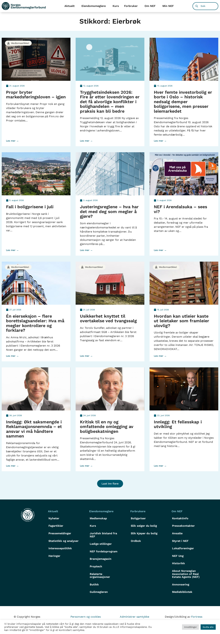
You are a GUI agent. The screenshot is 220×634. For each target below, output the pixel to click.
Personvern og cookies (85, 616)
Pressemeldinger (59, 533)
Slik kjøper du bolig (144, 533)
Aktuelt (69, 6)
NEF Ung (178, 556)
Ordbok (136, 541)
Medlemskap (98, 518)
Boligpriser (138, 518)
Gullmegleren (99, 592)
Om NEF (150, 6)
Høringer (54, 556)
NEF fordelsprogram (103, 551)
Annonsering (180, 584)
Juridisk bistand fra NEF (103, 535)
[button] (110, 484)
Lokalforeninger (183, 548)
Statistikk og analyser (63, 541)
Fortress (196, 616)
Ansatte (177, 533)
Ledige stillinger (101, 543)
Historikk (178, 563)
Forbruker (131, 6)
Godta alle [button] (208, 627)
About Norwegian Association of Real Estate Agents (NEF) (186, 574)
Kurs (116, 6)
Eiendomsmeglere (93, 6)
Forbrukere (137, 511)
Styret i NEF (180, 541)
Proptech (96, 566)
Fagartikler (55, 525)
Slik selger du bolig (144, 525)
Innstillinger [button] (190, 627)
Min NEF (168, 6)
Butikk (94, 584)
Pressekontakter (183, 525)
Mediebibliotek (182, 592)
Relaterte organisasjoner (100, 575)
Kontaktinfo (180, 518)
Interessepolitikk (60, 548)
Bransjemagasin (100, 558)
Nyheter (53, 518)
